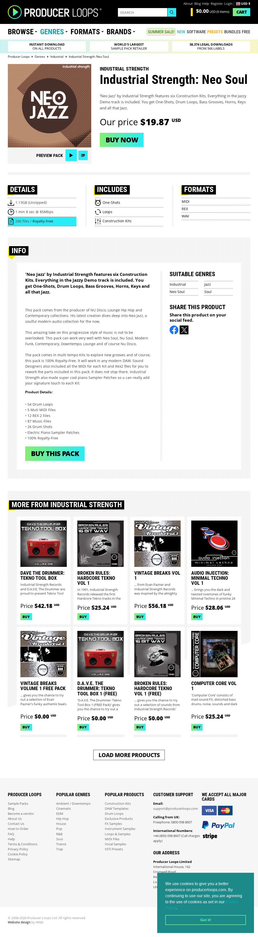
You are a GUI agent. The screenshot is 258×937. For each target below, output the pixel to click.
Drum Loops (114, 814)
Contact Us (16, 824)
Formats (85, 31)
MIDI (185, 201)
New (181, 31)
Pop (59, 829)
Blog (197, 4)
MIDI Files (112, 839)
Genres (52, 31)
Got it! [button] (205, 920)
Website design (19, 922)
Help (205, 4)
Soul (208, 291)
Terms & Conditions (22, 844)
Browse (21, 31)
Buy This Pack (55, 453)
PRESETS (215, 31)
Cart (241, 12)
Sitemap (14, 859)
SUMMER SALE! (161, 31)
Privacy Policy (18, 849)
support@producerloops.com (175, 808)
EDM (59, 814)
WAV (185, 216)
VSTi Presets (114, 849)
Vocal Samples (115, 844)
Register (217, 4)
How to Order (18, 829)
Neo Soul (177, 291)
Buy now (122, 139)
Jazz (207, 284)
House (61, 824)
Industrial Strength (124, 69)
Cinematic (63, 808)
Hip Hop (62, 819)
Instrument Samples (120, 829)
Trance (61, 844)
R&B (59, 834)
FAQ (11, 834)
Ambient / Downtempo (73, 803)
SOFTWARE (196, 31)
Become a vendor (21, 814)
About (188, 4)
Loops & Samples (118, 834)
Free (246, 31)
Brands (119, 31)
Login (228, 4)
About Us (15, 819)
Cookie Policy (18, 854)
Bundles (232, 31)
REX (185, 208)
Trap (59, 849)
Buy (26, 616)
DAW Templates (116, 808)
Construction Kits (118, 803)
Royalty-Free (43, 221)
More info (100, 652)
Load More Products (129, 755)
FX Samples (113, 824)
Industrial (178, 284)
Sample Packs (18, 803)
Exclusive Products (119, 819)
